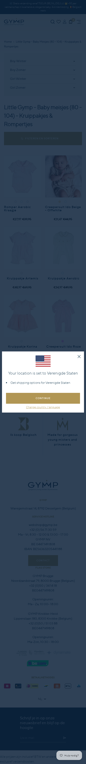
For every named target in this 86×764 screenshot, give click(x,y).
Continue (43, 398)
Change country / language (43, 407)
